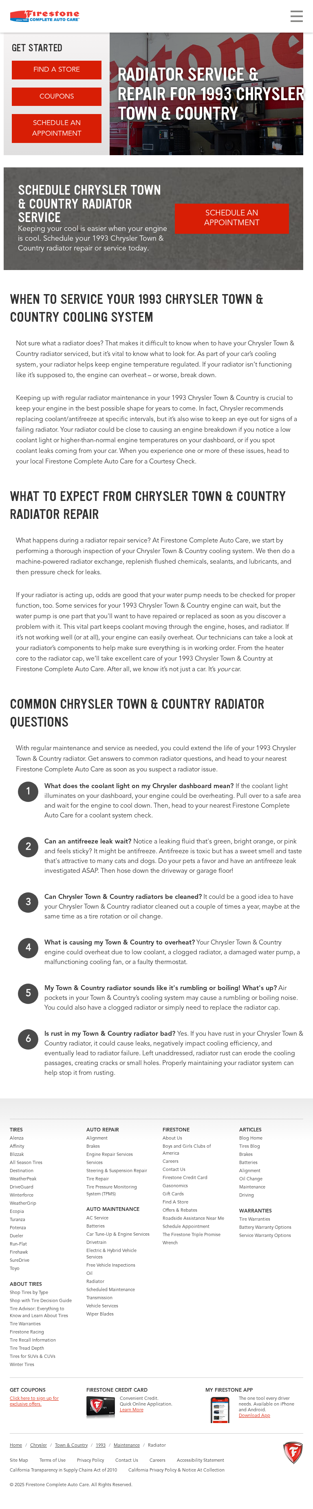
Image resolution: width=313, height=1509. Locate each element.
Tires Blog (249, 1146)
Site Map (19, 1460)
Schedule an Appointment (57, 128)
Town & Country (71, 1445)
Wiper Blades (100, 1314)
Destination (21, 1171)
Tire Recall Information (33, 1340)
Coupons (57, 96)
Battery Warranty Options (265, 1228)
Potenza (18, 1228)
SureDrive (19, 1261)
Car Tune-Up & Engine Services (118, 1234)
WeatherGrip (23, 1203)
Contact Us (174, 1170)
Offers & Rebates (180, 1210)
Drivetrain (96, 1243)
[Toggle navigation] (297, 16)
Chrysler (38, 1445)
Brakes (93, 1146)
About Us (172, 1138)
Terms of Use (53, 1460)
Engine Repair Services (109, 1155)
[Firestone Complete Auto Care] (44, 16)
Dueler (16, 1236)
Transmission (99, 1298)
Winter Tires (22, 1365)
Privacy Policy (90, 1460)
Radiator (95, 1282)
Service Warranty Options (265, 1236)
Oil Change (250, 1179)
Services (94, 1163)
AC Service (97, 1218)
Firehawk (19, 1252)
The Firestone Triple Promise (191, 1235)
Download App (254, 1416)
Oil (89, 1274)
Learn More (131, 1410)
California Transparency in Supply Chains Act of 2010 (63, 1470)
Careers (171, 1162)
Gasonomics (175, 1186)
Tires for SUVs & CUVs (32, 1357)
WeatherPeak (23, 1179)
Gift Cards (173, 1194)
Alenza (17, 1138)
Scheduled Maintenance (110, 1290)
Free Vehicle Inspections (110, 1265)
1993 (101, 1445)
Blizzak (17, 1155)
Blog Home (250, 1138)
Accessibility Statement (200, 1460)
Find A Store (56, 69)
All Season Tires (26, 1163)
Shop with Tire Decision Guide (41, 1301)
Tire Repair (97, 1179)
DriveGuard (21, 1187)
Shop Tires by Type (29, 1293)
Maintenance (252, 1187)
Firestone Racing (27, 1332)
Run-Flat (18, 1244)
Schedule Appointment (186, 1227)
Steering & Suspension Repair (116, 1171)
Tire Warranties (25, 1324)
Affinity (17, 1146)
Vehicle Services (102, 1306)
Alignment (97, 1138)
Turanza (17, 1220)
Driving (246, 1195)
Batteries (95, 1226)
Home (16, 1445)
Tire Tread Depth (27, 1348)
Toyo (15, 1269)
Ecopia (17, 1212)
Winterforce (21, 1195)
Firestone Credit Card (185, 1178)
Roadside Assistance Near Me (193, 1219)
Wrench (170, 1243)
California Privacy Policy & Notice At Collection (176, 1470)
